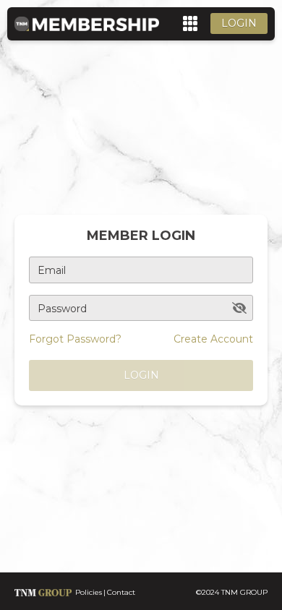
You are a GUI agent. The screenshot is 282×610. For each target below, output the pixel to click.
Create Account (213, 338)
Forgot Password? (75, 338)
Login (239, 23)
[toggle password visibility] (239, 307)
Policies (88, 592)
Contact (121, 592)
